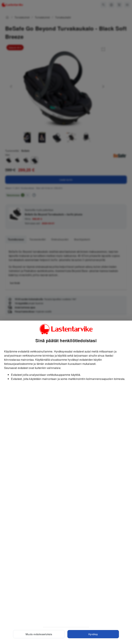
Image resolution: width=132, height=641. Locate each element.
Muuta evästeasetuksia (39, 634)
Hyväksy (93, 634)
